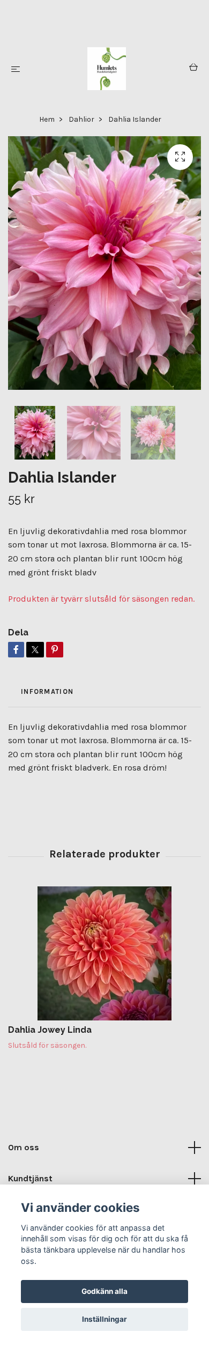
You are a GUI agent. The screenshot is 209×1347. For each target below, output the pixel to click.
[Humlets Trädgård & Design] (106, 69)
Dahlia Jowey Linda (50, 1030)
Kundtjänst (30, 1178)
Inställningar (104, 1319)
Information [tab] (47, 691)
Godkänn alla (104, 1291)
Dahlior (81, 119)
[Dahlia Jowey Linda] (104, 953)
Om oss (23, 1147)
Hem (47, 119)
